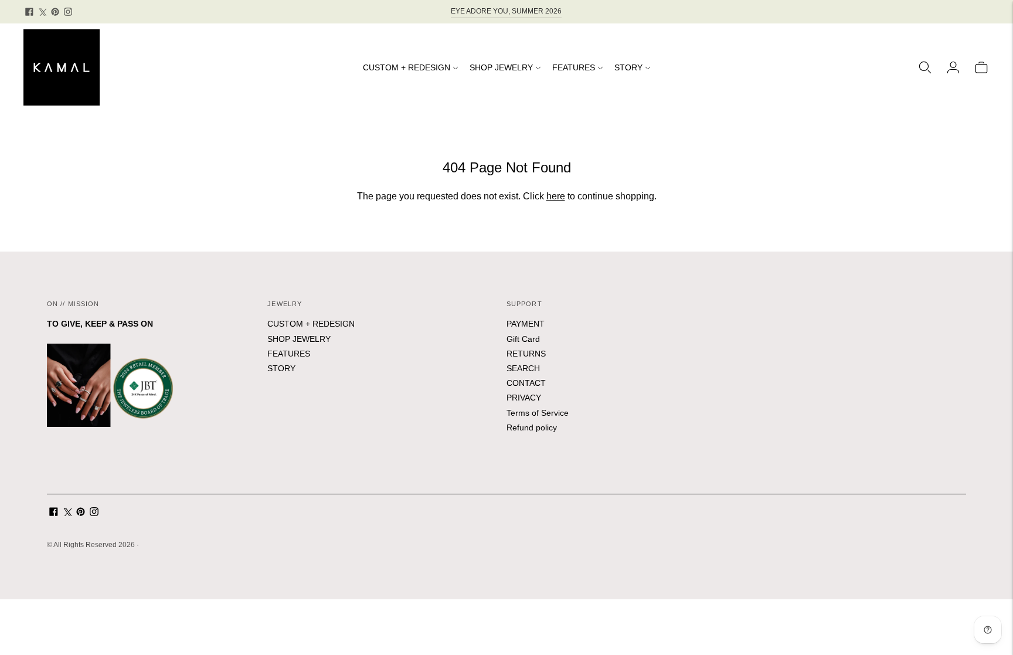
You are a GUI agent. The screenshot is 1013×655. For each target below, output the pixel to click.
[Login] (953, 67)
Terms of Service (537, 413)
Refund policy (531, 427)
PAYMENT (525, 323)
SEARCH (523, 368)
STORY (628, 67)
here (555, 196)
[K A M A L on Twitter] (42, 12)
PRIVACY (523, 397)
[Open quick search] (925, 67)
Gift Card (523, 339)
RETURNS (526, 353)
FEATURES (573, 67)
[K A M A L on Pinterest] (55, 12)
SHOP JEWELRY (501, 67)
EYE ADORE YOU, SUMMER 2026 (506, 11)
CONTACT (526, 383)
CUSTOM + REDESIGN (406, 67)
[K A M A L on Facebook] (29, 12)
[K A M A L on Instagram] (68, 12)
